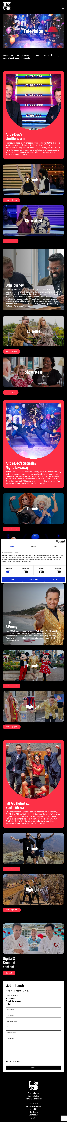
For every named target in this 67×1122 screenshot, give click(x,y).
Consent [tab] (11, 546)
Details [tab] (33, 546)
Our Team (33, 1112)
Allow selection (33, 579)
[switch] (25, 572)
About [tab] (55, 546)
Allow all (54, 579)
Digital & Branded (33, 1107)
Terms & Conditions (33, 1099)
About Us (34, 1109)
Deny (12, 579)
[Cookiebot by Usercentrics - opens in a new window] (57, 541)
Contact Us (33, 1115)
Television (33, 1104)
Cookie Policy (33, 1096)
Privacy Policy (33, 1093)
